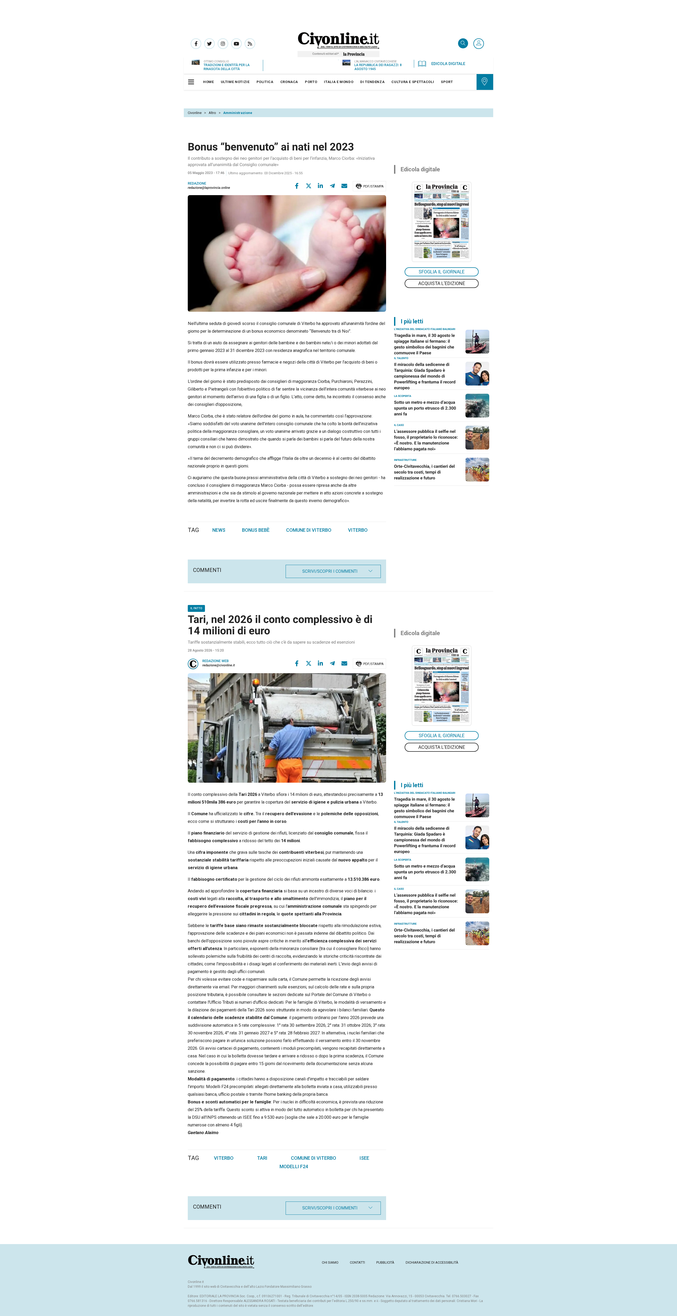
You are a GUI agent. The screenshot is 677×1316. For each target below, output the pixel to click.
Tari (262, 1158)
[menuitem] (208, 82)
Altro (212, 113)
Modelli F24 (294, 1166)
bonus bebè (255, 530)
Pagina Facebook (196, 43)
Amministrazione (237, 113)
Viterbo (224, 1158)
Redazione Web (215, 661)
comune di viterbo (308, 530)
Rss (250, 43)
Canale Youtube (236, 43)
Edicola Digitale (448, 63)
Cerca (463, 43)
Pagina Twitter (209, 43)
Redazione (197, 184)
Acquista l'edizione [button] (441, 283)
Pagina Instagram (223, 43)
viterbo (358, 530)
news (218, 530)
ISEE (364, 1158)
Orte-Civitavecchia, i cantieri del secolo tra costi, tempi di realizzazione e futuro (424, 472)
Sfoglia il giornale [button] (442, 271)
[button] (478, 44)
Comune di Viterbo (313, 1158)
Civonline (195, 113)
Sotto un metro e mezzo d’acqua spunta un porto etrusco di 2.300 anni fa (425, 408)
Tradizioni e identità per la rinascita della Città (227, 67)
